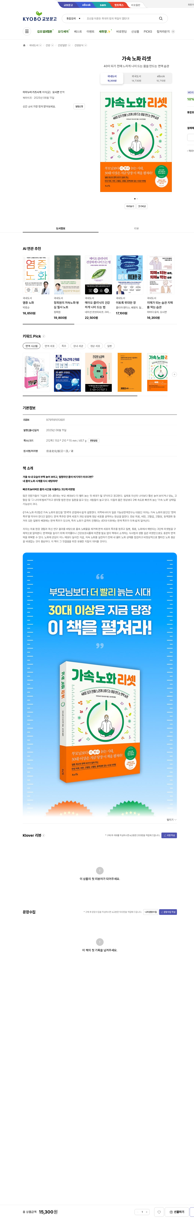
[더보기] (173, 31)
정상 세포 (95, 347)
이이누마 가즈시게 (32, 92)
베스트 (78, 31)
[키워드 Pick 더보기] (174, 374)
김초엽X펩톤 (44, 31)
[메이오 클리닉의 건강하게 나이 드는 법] (98, 287)
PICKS (148, 31)
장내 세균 (78, 347)
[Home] (24, 45)
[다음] (168, 142)
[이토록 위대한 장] (129, 285)
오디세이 (63, 31)
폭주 (64, 347)
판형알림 (94, 440)
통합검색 (70, 18)
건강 (48, 45)
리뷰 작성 (171, 835)
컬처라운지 (163, 31)
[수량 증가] (146, 1212)
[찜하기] (159, 1212)
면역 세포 (49, 347)
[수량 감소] (137, 1212)
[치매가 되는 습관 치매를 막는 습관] (160, 287)
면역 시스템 (32, 347)
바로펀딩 (121, 31)
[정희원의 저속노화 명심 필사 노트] (67, 287)
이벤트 (91, 31)
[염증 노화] (36, 285)
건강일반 (62, 45)
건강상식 (78, 45)
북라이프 (27, 97)
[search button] (161, 18)
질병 (109, 347)
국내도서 (33, 45)
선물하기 (179, 1212)
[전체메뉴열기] (27, 31)
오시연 (55, 92)
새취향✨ (104, 31)
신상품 (135, 31)
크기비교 (142, 206)
